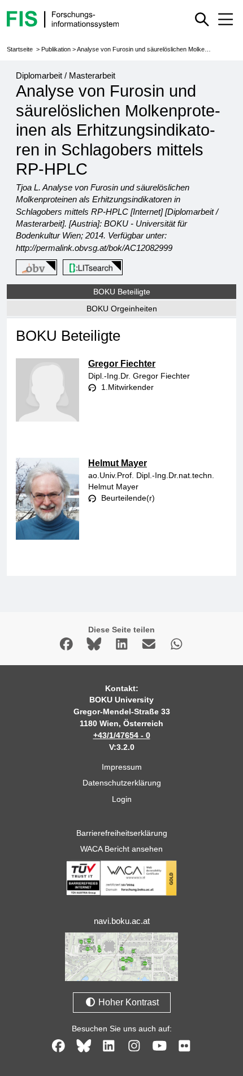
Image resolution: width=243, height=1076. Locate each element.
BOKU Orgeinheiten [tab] (121, 308)
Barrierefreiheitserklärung (121, 833)
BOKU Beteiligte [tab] (121, 291)
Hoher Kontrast (127, 1002)
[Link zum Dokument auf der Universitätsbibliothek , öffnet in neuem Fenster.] (90, 268)
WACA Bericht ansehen (121, 848)
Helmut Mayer (117, 463)
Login (122, 799)
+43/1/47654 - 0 (121, 735)
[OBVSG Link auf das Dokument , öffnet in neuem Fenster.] (34, 268)
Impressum (122, 766)
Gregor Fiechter (121, 363)
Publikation (56, 49)
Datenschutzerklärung (122, 782)
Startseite (20, 49)
